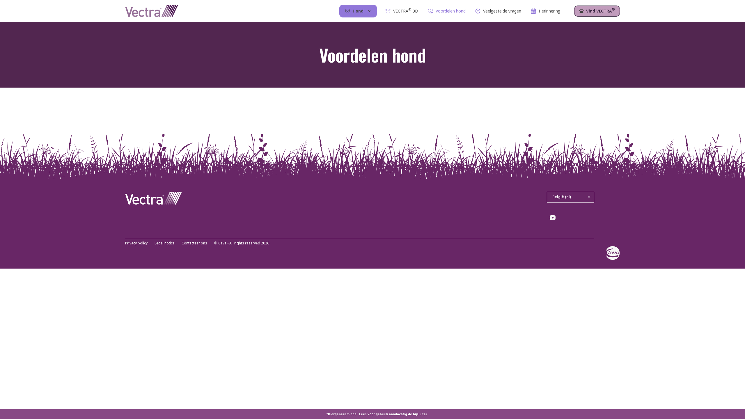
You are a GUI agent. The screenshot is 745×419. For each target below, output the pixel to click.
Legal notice (165, 243)
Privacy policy (136, 243)
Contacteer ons (194, 243)
